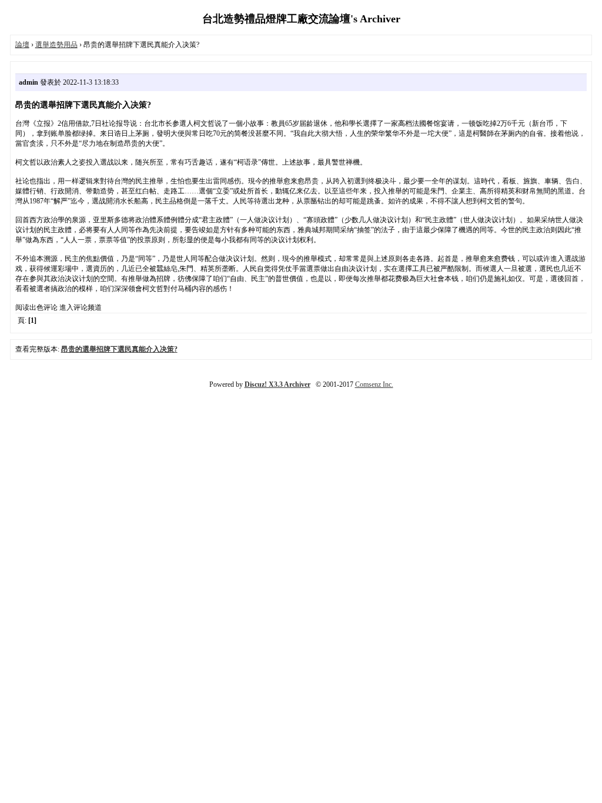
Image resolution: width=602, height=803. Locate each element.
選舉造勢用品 (56, 45)
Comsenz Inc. (374, 384)
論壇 (22, 45)
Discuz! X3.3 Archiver (277, 384)
